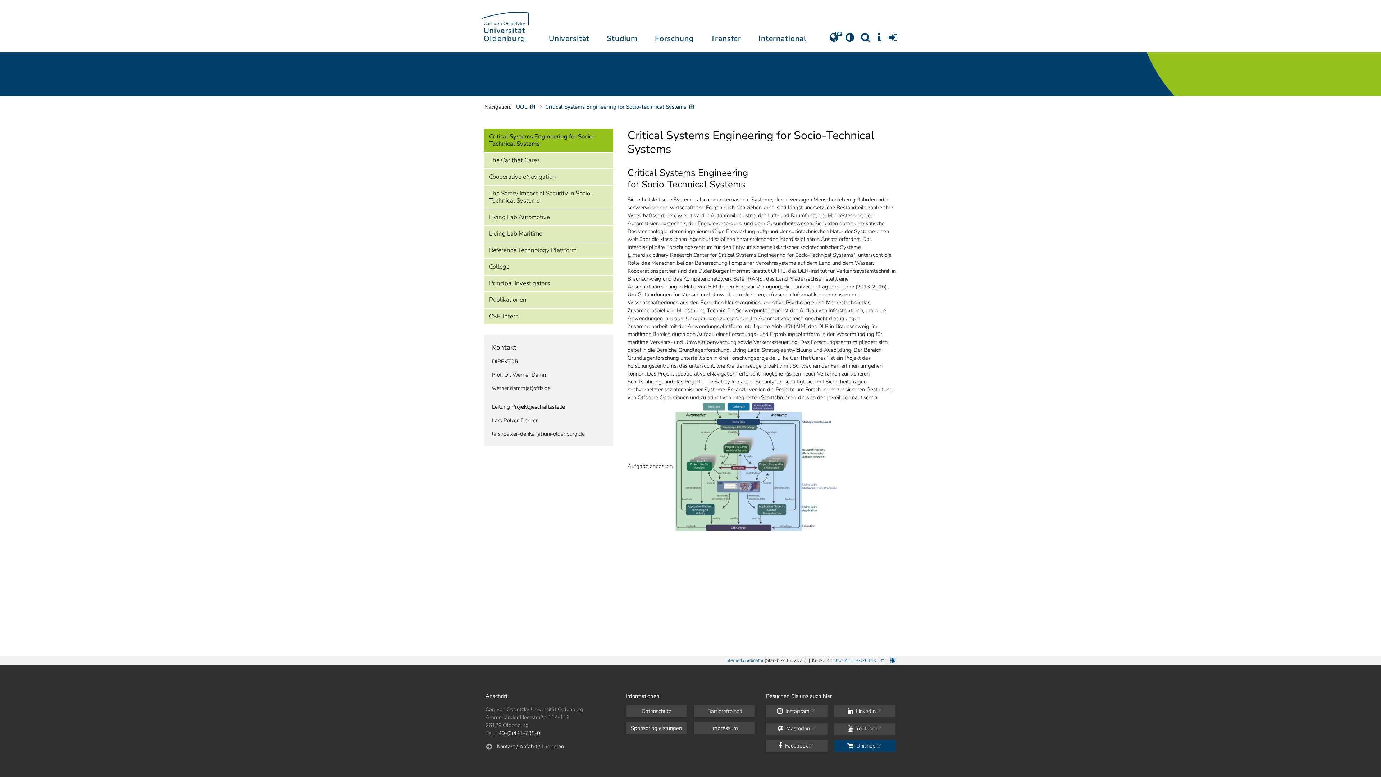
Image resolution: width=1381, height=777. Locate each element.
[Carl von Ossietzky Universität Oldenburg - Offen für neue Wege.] (505, 26)
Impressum (724, 728)
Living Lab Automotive (519, 217)
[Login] (893, 40)
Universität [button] (569, 38)
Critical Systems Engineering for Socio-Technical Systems (542, 140)
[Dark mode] (850, 40)
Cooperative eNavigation (522, 177)
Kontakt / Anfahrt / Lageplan (530, 746)
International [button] (782, 38)
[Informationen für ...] (879, 40)
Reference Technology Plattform (532, 250)
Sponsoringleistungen (656, 728)
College (499, 267)
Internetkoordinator (744, 660)
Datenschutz (656, 711)
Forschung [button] (674, 38)
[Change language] (834, 40)
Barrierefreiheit (724, 711)
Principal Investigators (519, 283)
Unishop (865, 745)
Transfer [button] (726, 38)
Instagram (797, 711)
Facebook (796, 745)
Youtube (864, 728)
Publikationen (508, 300)
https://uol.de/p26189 (854, 660)
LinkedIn (865, 711)
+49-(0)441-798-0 (517, 733)
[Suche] (866, 40)
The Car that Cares (514, 160)
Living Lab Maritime (515, 234)
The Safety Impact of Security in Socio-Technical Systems (541, 197)
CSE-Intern (504, 316)
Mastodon (797, 728)
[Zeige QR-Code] (892, 659)
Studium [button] (622, 38)
